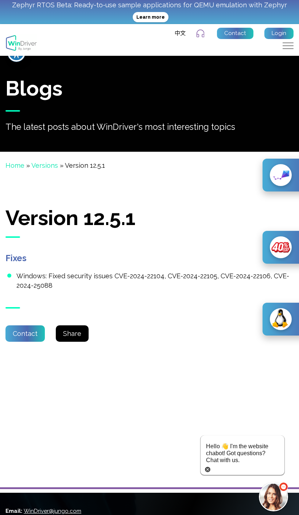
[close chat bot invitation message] (207, 469)
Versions (44, 165)
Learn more (150, 17)
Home (14, 165)
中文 (180, 33)
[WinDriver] (21, 42)
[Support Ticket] (201, 34)
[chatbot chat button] (273, 496)
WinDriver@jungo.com (52, 511)
